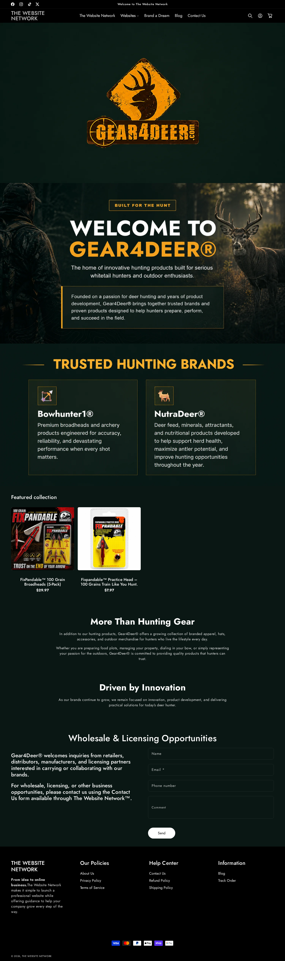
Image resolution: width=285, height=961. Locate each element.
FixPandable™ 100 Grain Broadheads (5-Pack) (42, 582)
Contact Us (157, 873)
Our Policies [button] (94, 863)
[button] (130, 15)
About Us (87, 873)
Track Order (227, 880)
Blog (221, 873)
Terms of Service (92, 887)
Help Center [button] (163, 863)
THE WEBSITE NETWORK (37, 956)
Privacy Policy (90, 880)
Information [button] (231, 863)
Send (161, 833)
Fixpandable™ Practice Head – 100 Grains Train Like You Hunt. (109, 582)
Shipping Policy (161, 887)
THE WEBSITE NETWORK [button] (28, 866)
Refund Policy (159, 880)
